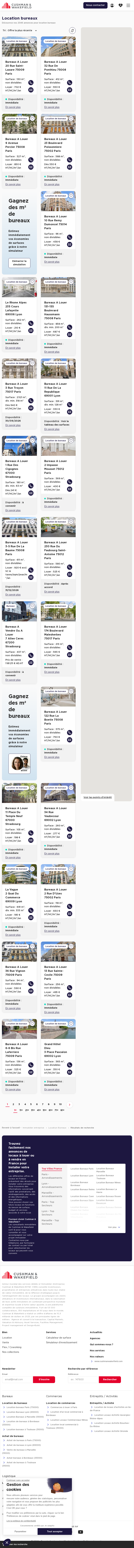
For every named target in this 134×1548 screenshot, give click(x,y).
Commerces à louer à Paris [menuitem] (63, 1407)
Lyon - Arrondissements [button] (52, 1185)
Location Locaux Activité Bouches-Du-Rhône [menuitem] (110, 1424)
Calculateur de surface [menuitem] (58, 1338)
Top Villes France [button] (52, 1169)
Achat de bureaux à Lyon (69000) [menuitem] (23, 1445)
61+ (51, 1110)
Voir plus (112, 1227)
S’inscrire (44, 1379)
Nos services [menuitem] (97, 1351)
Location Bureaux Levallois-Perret (79, 1222)
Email (5, 1374)
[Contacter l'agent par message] (31, 89)
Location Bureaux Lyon (82, 1176)
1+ (15, 1110)
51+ (45, 1110)
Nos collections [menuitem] (10, 1352)
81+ (62, 1110)
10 (60, 1104)
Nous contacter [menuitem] (95, 5)
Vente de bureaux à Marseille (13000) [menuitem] (19, 1451)
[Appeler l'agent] (31, 82)
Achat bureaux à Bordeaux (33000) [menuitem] (24, 1458)
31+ (33, 1110)
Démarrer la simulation (19, 263)
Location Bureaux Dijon (82, 1200)
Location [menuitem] (7, 1338)
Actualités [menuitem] (96, 1332)
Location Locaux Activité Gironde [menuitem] (111, 1431)
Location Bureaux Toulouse (105, 1177)
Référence (73, 1374)
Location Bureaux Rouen (108, 1196)
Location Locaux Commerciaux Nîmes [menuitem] (69, 1420)
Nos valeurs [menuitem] (97, 1357)
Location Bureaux (57, 1128)
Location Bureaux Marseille (105, 1170)
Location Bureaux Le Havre (106, 1190)
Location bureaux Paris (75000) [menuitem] (22, 1407)
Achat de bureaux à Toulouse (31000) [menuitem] (19, 1464)
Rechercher (110, 1379)
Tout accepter (54, 1531)
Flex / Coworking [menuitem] (11, 1347)
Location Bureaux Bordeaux (79, 1183)
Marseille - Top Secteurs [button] (50, 1222)
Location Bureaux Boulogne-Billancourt (106, 1222)
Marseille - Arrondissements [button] (52, 1195)
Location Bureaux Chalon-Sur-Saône (80, 1208)
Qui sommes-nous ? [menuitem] (101, 1344)
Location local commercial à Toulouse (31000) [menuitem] (62, 1426)
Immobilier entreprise (34, 1128)
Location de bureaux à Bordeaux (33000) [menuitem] (20, 1423)
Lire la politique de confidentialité (21, 1521)
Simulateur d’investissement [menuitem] (61, 1342)
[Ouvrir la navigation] (128, 5)
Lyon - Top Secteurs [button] (48, 1213)
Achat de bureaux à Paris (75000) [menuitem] (23, 1440)
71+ (56, 1110)
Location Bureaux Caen (82, 1196)
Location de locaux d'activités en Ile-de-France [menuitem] (111, 1408)
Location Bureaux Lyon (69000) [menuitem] (22, 1412)
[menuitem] (113, 5)
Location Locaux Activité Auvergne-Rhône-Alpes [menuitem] (110, 1417)
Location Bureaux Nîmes (108, 1183)
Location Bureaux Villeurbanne (79, 1215)
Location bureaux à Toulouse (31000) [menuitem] (25, 1430)
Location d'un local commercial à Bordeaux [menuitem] (64, 1413)
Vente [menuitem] (5, 1342)
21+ (27, 1110)
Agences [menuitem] (95, 1338)
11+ (21, 1110)
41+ (39, 1110)
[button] (7, 1542)
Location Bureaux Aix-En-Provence (109, 1215)
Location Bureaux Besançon (105, 1201)
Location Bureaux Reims (83, 1189)
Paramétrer (20, 1531)
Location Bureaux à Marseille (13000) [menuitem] (25, 1417)
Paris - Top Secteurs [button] (48, 1204)
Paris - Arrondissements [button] (52, 1176)
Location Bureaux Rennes (109, 1207)
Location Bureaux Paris (82, 1169)
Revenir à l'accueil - (11, 1128)
